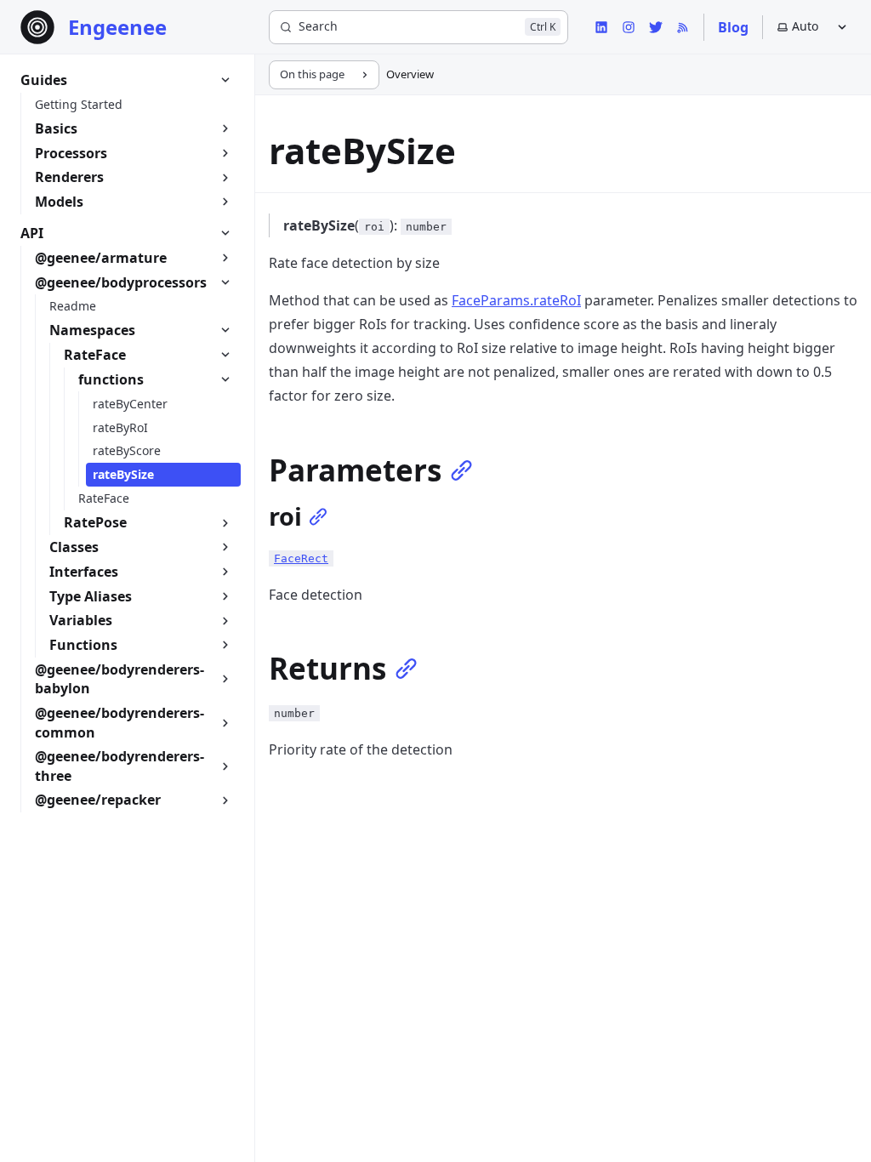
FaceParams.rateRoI (516, 300)
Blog (733, 27)
